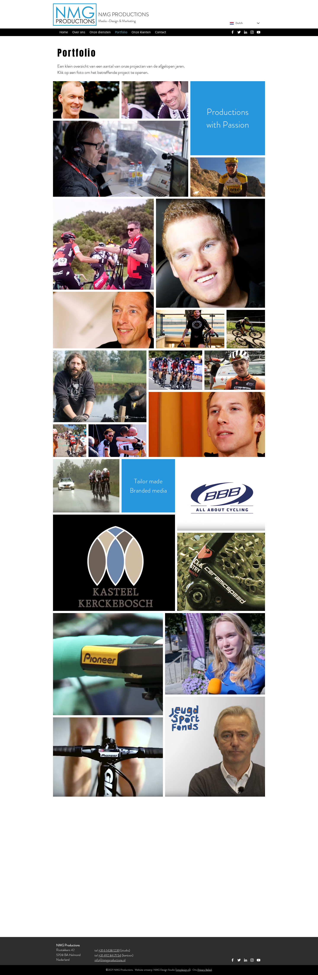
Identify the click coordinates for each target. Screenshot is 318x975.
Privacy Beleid (205, 970)
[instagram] (252, 32)
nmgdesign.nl (183, 970)
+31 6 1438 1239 (109, 950)
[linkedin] (245, 32)
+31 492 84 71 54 (109, 955)
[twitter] (239, 32)
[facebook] (232, 32)
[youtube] (258, 32)
